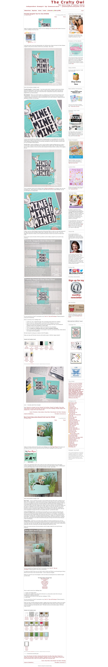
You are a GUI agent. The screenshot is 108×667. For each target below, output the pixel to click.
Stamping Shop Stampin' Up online (45, 656)
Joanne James (28, 14)
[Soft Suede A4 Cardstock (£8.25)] (46, 621)
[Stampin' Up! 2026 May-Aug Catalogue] (76, 33)
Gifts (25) (71, 415)
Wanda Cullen (45, 587)
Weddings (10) (72, 446)
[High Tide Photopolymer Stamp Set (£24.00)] (36, 612)
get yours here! (74, 189)
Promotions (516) (72, 431)
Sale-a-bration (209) (75, 433)
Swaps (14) (71, 442)
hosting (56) (71, 418)
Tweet (64, 16)
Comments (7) (63, 662)
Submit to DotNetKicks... (29, 413)
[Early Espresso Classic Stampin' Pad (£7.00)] (41, 612)
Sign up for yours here (73, 162)
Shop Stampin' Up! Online (40, 408)
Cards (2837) (72, 406)
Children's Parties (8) (73, 408)
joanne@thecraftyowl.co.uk (73, 6)
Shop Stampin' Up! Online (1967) (76, 437)
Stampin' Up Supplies (54, 407)
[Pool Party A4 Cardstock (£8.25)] (46, 632)
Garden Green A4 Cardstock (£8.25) (36, 638)
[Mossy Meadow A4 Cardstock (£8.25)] (31, 632)
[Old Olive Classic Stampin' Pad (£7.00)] (36, 621)
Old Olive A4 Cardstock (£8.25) (41, 638)
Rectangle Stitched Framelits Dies (74, 388)
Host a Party (74, 387)
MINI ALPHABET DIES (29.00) (27, 347)
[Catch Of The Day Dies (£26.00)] (31, 612)
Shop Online (47, 412)
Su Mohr (45, 585)
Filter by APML (57, 10)
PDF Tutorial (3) (72, 425)
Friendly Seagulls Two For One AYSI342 (36, 13)
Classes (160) (72, 410)
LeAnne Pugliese (44, 582)
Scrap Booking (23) (73, 434)
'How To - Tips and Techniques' (50, 316)
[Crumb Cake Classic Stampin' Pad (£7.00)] (26, 621)
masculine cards (51, 658)
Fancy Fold (26, 658)
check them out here (75, 106)
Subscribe (50, 10)
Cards (31, 412)
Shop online (61, 407)
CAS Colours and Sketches (77, 384)
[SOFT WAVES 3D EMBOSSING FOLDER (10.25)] (31, 341)
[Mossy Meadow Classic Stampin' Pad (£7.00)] (31, 621)
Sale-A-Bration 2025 (40, 409)
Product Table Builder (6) (74, 429)
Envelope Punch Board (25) (75, 414)
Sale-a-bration (41, 412)
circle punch (75, 385)
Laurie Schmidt (44, 581)
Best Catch (31, 658)
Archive (39, 10)
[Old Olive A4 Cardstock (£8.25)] (41, 632)
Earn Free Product (74, 386)
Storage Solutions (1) (73, 440)
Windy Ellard (44, 588)
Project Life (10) (72, 430)
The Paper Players (54, 446)
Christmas (70, 385)
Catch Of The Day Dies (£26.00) (32, 618)
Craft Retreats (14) (73, 412)
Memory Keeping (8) (73, 421)
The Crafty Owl (68, 2)
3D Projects (70, 383)
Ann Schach (44, 584)
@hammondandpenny (49, 188)
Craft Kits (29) (72, 411)
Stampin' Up (29, 407)
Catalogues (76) (72, 407)
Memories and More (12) (74, 420)
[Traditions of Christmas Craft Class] (76, 130)
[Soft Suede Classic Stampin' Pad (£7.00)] (46, 612)
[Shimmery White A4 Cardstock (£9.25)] (26, 642)
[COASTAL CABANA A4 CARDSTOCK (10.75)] (46, 341)
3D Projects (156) (73, 402)
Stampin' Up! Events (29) (74, 438)
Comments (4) (63, 413)
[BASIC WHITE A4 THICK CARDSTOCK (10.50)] (36, 341)
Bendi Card (61, 657)
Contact (44, 10)
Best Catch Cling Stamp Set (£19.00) (26, 618)
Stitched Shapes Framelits (73, 395)
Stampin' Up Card (35, 407)
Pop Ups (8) (71, 426)
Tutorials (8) (71, 443)
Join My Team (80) (73, 419)
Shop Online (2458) (73, 436)
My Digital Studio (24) (73, 423)
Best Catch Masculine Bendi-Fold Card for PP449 (39, 417)
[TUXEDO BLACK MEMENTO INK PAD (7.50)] (51, 341)
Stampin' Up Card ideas (44, 407)
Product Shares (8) (73, 427)
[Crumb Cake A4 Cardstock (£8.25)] (26, 632)
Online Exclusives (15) (74, 424)
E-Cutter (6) (72, 413)
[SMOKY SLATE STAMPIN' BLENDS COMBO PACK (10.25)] (26, 352)
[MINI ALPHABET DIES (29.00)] (26, 341)
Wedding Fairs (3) (73, 445)
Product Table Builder (31, 651)
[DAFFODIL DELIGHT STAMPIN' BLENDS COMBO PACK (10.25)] (31, 352)
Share (55, 16)
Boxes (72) (71, 405)
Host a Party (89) (72, 417)
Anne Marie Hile (45, 583)
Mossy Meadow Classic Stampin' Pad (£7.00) (32, 629)
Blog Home (34, 10)
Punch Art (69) (72, 432)
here (73, 63)
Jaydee (44, 580)
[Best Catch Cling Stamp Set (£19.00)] (26, 612)
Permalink (57, 413)
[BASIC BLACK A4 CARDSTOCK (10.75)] (41, 341)
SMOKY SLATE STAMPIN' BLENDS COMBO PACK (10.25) (26, 359)
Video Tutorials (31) (73, 444)
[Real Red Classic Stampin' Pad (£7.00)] (41, 621)
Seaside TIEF (33, 409)
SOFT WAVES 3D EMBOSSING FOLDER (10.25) (31, 348)
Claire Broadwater (44, 578)
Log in (82, 10)
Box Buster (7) (72, 404)
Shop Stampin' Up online (29, 408)
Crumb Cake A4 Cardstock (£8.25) (26, 638)
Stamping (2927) (72, 439)
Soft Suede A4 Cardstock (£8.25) (46, 627)
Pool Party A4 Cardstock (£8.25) (46, 638)
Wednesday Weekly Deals (73, 397)
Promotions (35, 412)
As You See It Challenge (50, 408)
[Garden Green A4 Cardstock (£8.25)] (36, 632)
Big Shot (70, 384)
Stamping (64, 412)
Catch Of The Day (38, 658)
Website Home (27, 10)
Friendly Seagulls (59, 408)
